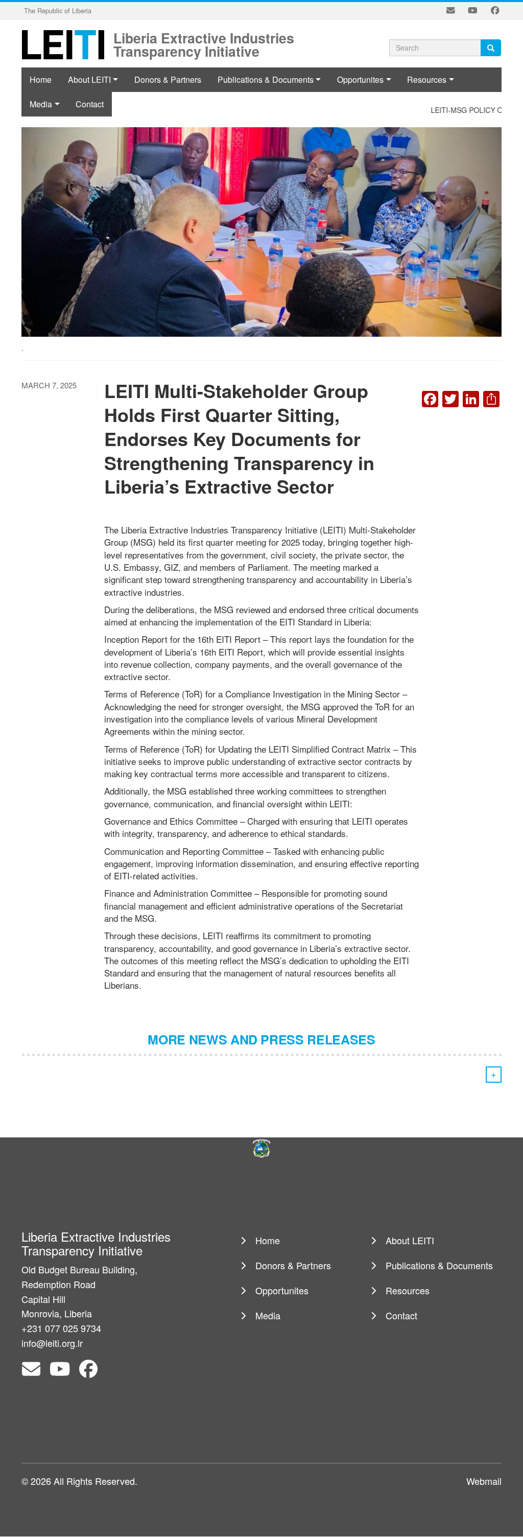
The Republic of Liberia (57, 10)
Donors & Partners (167, 79)
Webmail (484, 1480)
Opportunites (360, 79)
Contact (401, 1315)
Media (267, 1315)
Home (41, 79)
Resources (426, 79)
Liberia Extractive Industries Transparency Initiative (203, 36)
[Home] (66, 44)
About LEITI (89, 79)
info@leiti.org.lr (52, 1342)
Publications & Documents (266, 79)
